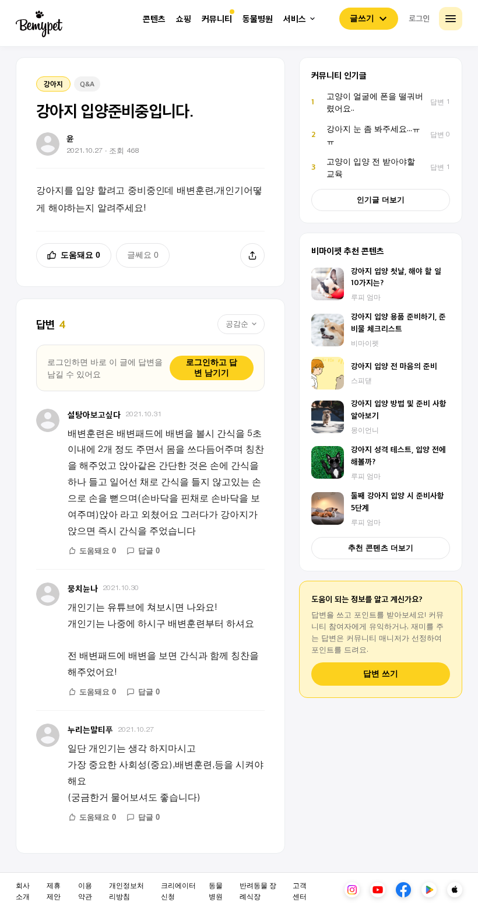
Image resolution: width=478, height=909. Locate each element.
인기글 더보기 (381, 199)
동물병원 (257, 18)
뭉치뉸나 (83, 588)
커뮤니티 (217, 18)
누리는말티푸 (90, 729)
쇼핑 (183, 18)
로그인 (419, 18)
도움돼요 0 (80, 254)
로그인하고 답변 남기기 (211, 367)
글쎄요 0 (143, 254)
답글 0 (149, 550)
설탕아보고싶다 (94, 414)
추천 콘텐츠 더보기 (380, 547)
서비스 (294, 18)
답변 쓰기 (380, 673)
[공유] (252, 255)
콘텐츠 (154, 18)
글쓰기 (362, 18)
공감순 (237, 324)
